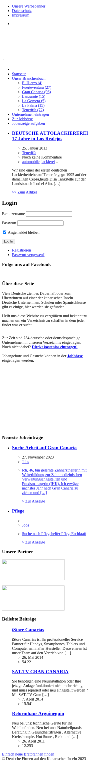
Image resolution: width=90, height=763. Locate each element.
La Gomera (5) (34, 101)
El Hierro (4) (32, 83)
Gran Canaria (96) (36, 92)
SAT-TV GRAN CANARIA (40, 671)
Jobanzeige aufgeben (28, 123)
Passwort (9, 223)
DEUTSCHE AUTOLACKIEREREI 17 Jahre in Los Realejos (50, 135)
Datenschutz (22, 10)
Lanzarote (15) (33, 96)
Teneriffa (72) (33, 110)
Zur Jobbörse (22, 119)
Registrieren (21, 250)
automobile (31, 162)
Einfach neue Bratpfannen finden (28, 754)
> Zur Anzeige (54, 485)
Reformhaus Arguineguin (38, 713)
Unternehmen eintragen (30, 114)
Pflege (18, 511)
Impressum (20, 15)
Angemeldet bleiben (23, 232)
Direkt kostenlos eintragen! (55, 347)
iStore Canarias (28, 629)
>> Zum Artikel (24, 192)
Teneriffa (29, 152)
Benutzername (13, 214)
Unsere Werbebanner (28, 6)
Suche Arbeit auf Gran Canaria (44, 447)
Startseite (19, 74)
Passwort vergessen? (28, 254)
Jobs (25, 462)
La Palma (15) (33, 105)
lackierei (48, 162)
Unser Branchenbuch (29, 78)
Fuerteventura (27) (36, 87)
